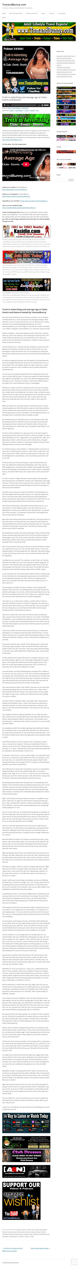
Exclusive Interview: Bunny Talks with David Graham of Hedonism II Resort (66, 63)
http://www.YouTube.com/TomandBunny (34, 201)
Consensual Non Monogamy (16, 1232)
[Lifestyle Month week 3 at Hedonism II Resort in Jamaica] (66, 99)
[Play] (5, 105)
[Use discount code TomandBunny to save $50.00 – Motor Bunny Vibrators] (66, 168)
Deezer (32, 110)
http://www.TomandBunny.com (12, 140)
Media (4, 17)
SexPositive (5, 1234)
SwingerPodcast (18, 1234)
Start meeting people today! (40, 1248)
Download (25, 108)
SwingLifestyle (43, 1234)
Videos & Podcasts (32, 13)
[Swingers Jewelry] (66, 153)
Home (4, 13)
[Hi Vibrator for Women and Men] (66, 165)
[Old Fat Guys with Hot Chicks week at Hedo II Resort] (66, 104)
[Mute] (42, 105)
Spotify (11, 110)
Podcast (51, 13)
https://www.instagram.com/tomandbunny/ (16, 196)
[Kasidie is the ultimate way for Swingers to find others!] (66, 140)
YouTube (20, 1236)
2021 (33, 1229)
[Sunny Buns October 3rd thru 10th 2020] (66, 122)
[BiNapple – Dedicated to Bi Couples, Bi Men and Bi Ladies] (66, 112)
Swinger (11, 1234)
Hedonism (27, 1232)
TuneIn (26, 110)
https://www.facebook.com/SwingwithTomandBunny (19, 208)
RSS (37, 110)
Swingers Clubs (28, 1234)
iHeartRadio (19, 110)
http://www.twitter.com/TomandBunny (14, 189)
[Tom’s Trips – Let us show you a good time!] (66, 89)
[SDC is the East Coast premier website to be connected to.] (66, 137)
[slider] (46, 105)
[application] (26, 105)
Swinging (35, 1234)
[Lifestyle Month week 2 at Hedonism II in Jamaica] (66, 94)
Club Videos (61, 13)
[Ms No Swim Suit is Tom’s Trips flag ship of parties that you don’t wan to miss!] (66, 109)
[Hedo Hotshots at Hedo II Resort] (66, 115)
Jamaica (33, 1232)
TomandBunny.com (14, 4)
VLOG (23, 1229)
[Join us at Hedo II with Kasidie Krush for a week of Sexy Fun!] (66, 119)
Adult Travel (38, 1229)
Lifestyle (38, 1232)
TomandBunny (13, 1236)
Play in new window (14, 108)
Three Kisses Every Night (63, 67)
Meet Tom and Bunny (16, 13)
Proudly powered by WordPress (10, 1262)
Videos (43, 13)
